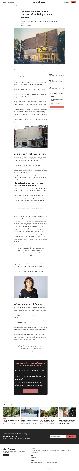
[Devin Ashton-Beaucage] (22, 26)
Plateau (22, 9)
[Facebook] (4, 455)
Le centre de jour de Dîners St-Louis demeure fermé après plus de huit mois (57, 86)
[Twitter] (6, 455)
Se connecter (66, 2)
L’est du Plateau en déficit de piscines (29, 421)
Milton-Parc (54, 462)
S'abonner (73, 2)
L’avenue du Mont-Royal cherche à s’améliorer (47, 421)
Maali (45, 469)
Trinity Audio (24, 76)
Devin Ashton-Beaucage (28, 25)
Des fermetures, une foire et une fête (11, 421)
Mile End (44, 462)
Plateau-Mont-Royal (44, 418)
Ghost (41, 469)
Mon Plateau (32, 469)
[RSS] (8, 455)
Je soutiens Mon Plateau (30, 391)
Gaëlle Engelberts (6, 423)
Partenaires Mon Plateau (36, 462)
